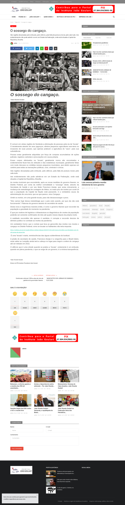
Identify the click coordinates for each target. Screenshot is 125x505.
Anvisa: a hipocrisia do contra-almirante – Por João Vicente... (44, 385)
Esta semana (87, 37)
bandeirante (86, 209)
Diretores (38, 1)
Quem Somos (48, 17)
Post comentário (17, 448)
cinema (93, 217)
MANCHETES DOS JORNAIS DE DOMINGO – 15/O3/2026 (102, 71)
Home (14, 17)
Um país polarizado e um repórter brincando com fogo (102, 127)
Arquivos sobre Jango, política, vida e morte (101, 501)
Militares (85, 205)
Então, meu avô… (98, 79)
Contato (60, 501)
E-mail (48, 427)
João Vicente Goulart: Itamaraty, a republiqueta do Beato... (43, 410)
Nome (12, 427)
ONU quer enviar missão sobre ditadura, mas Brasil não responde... (67, 480)
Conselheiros (54, 1)
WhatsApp (95, 209)
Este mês (98, 37)
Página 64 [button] (22, 17)
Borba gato (86, 217)
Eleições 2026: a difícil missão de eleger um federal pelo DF (102, 62)
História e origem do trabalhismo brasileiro (76, 501)
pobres (100, 217)
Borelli (102, 209)
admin (15, 43)
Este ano (109, 37)
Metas (31, 1)
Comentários (16, 422)
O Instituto (14, 1)
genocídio (102, 213)
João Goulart (35, 17)
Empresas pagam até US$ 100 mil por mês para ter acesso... (103, 145)
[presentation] (108, 163)
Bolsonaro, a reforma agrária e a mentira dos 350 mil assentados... (20, 386)
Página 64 (17, 22)
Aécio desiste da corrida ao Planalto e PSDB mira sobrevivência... (97, 183)
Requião (107, 205)
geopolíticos (93, 205)
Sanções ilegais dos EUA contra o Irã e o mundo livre (20, 409)
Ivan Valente (86, 213)
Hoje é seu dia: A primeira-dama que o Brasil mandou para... (103, 53)
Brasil (100, 205)
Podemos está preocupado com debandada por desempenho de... (66, 472)
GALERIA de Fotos (23, 1)
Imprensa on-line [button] (85, 17)
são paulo (107, 217)
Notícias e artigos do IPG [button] (66, 17)
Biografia (94, 213)
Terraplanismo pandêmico (100, 43)
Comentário (14, 435)
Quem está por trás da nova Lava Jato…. (102, 136)
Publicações (46, 1)
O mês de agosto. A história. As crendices (65, 488)
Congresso (110, 209)
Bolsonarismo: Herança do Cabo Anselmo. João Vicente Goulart (67, 386)
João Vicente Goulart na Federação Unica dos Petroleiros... (66, 410)
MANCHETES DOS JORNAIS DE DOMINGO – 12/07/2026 (60, 279)
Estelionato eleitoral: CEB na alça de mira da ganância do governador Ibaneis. (29, 279)
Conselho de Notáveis (66, 1)
